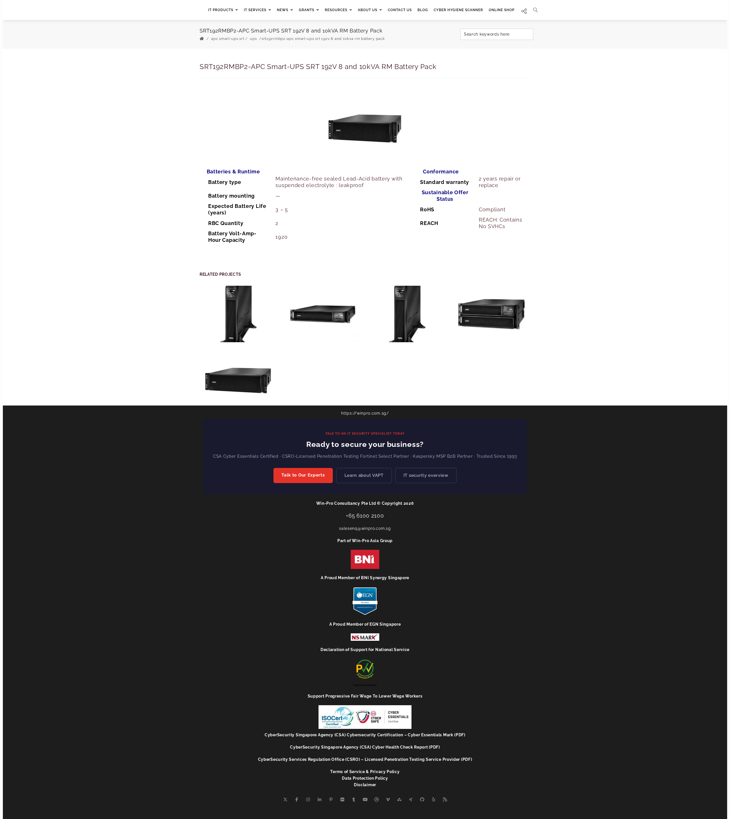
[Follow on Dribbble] (376, 799)
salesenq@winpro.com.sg (365, 528)
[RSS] (445, 799)
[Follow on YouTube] (365, 799)
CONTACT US (400, 10)
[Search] (535, 10)
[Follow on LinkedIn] (319, 799)
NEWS (282, 10)
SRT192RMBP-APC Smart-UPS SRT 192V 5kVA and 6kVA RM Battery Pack (238, 373)
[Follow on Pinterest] (330, 799)
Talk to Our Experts (303, 475)
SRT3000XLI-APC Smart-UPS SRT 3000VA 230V (238, 310)
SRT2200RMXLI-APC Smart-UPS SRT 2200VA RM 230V (491, 310)
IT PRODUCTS (220, 10)
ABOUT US (367, 10)
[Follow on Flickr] (342, 799)
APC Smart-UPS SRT (227, 39)
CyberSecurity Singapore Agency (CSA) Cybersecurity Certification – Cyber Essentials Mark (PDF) (365, 735)
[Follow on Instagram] (308, 799)
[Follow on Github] (422, 799)
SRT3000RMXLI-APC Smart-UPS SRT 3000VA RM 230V (323, 310)
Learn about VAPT (364, 475)
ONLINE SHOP (501, 10)
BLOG (422, 10)
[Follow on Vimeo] (388, 799)
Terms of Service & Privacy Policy (365, 771)
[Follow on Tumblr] (353, 799)
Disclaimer (365, 784)
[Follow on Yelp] (433, 799)
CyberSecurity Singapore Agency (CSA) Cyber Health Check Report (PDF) (365, 747)
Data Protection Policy (365, 778)
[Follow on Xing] (410, 799)
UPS (253, 39)
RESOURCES (336, 10)
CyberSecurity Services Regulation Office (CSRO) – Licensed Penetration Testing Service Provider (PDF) (365, 759)
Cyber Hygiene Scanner (458, 10)
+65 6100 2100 (365, 515)
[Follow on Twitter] (285, 799)
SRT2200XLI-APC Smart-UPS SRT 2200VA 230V (407, 310)
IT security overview (425, 475)
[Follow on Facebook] (296, 799)
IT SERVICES (255, 10)
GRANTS (306, 10)
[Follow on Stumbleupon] (399, 799)
